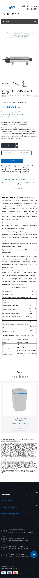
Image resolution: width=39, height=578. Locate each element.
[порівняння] (22, 400)
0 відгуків (12, 102)
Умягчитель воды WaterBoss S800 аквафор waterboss (19, 420)
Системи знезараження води (20, 35)
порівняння (24, 153)
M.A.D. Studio (11, 567)
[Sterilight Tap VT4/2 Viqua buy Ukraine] (5, 83)
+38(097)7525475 (32, 6)
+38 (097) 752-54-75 (21, 471)
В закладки (8, 153)
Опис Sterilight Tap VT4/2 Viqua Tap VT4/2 (19, 179)
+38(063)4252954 (32, 9)
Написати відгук (21, 102)
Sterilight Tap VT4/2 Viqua (20, 37)
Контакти (5, 494)
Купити (12, 161)
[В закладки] (17, 400)
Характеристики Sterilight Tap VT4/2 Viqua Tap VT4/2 (19, 184)
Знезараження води (28, 33)
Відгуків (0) (19, 189)
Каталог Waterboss (15, 33)
